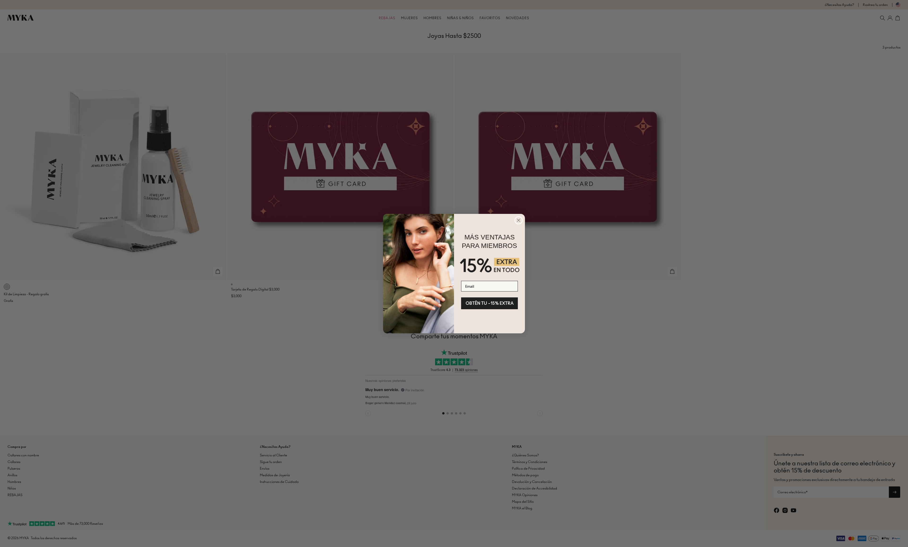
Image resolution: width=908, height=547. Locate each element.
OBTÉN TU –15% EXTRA (490, 303)
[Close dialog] (518, 220)
